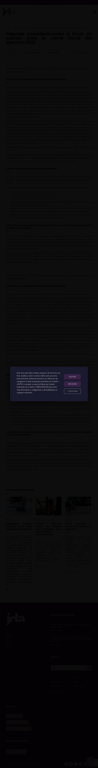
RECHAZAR (72, 384)
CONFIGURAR (72, 391)
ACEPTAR (72, 377)
